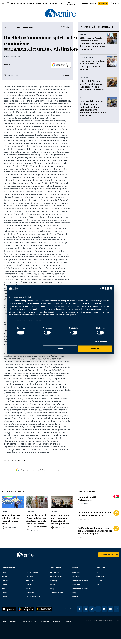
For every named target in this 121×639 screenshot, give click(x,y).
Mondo (4, 585)
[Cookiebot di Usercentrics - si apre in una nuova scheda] (101, 288)
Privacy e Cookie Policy (29, 621)
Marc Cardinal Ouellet (14, 57)
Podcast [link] (54, 3)
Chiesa (4, 597)
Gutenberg (53, 581)
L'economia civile (55, 577)
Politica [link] (30, 3)
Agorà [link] (45, 3)
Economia (29, 577)
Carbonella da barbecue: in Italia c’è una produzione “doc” (95, 514)
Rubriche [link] (93, 3)
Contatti (75, 597)
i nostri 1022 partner (23, 301)
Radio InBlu (100, 577)
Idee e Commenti (32, 573)
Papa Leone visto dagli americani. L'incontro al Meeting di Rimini (61, 519)
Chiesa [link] (62, 3)
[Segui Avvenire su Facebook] (79, 609)
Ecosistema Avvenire (80, 581)
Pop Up (51, 589)
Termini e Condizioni (10, 621)
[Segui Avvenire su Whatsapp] (104, 609)
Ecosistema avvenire (33, 597)
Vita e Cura (30, 581)
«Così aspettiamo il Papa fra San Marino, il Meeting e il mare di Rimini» (92, 65)
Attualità (5, 577)
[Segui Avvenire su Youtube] (110, 609)
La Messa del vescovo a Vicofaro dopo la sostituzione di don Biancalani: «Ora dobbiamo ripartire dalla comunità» (93, 108)
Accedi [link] (116, 3)
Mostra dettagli (101, 341)
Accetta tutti (95, 349)
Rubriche (29, 589)
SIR (97, 573)
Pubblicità (76, 585)
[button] (3, 3)
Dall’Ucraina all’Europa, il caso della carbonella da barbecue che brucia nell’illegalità (95, 531)
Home (4, 573)
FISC (97, 585)
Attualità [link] (21, 3)
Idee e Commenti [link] (71, 3)
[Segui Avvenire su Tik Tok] (116, 609)
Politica (5, 581)
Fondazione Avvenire (80, 589)
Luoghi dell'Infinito (56, 593)
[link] (103, 3)
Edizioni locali (54, 573)
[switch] (47, 333)
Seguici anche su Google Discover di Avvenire (39, 470)
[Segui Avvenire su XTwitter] (92, 609)
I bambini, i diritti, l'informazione (87, 498)
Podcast (5, 593)
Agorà (4, 589)
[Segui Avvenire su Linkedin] (98, 609)
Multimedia (30, 593)
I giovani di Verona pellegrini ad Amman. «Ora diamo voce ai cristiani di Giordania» (92, 85)
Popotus (52, 585)
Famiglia (29, 585)
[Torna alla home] (5, 26)
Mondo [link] (38, 3)
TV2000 (99, 581)
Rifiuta (60, 349)
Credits (68, 621)
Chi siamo (76, 573)
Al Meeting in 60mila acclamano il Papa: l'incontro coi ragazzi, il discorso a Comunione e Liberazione (92, 44)
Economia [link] (84, 3)
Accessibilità (44, 621)
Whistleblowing (57, 621)
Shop (74, 593)
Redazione (84, 504)
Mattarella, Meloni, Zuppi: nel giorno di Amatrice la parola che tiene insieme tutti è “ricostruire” (36, 521)
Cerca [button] (12, 3)
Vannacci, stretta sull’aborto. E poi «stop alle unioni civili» (11, 519)
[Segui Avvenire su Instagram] (85, 609)
